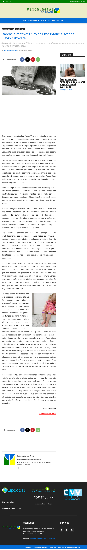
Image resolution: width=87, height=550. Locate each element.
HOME (24, 20)
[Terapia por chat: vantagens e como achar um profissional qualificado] (72, 65)
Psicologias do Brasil (10, 50)
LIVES (62, 20)
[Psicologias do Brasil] (43, 10)
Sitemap (53, 547)
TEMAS (43, 20)
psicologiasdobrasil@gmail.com (42, 538)
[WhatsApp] (38, 59)
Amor (17, 29)
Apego (22, 29)
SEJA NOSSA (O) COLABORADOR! (69, 547)
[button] (82, 21)
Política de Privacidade (40, 547)
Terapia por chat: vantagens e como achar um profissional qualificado (72, 83)
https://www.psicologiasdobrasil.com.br (29, 459)
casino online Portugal (43, 504)
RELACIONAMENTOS (8, 29)
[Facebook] (3, 1)
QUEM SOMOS (32, 20)
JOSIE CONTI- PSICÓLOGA (11, 508)
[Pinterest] (32, 59)
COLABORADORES (53, 20)
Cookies (28, 547)
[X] (10, 1)
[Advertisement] (29, 114)
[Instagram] (7, 1)
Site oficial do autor (47, 413)
